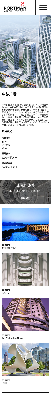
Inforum (6, 292)
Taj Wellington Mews (12, 337)
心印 (4, 383)
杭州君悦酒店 (9, 247)
